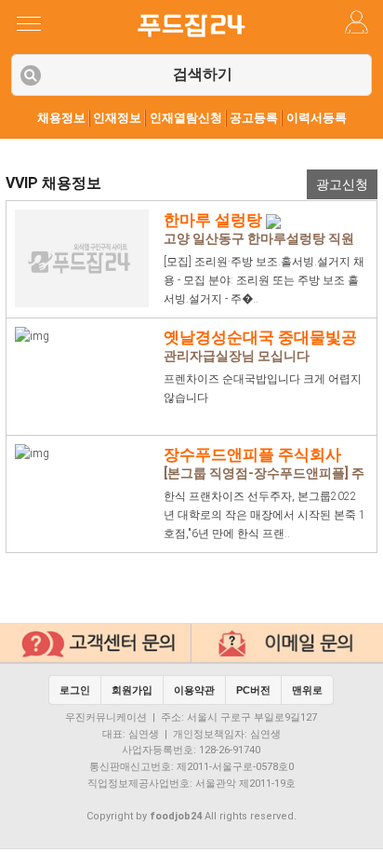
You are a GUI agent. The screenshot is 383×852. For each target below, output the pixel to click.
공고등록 (254, 118)
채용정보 (61, 118)
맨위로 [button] (307, 690)
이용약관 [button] (194, 690)
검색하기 (202, 74)
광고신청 (342, 184)
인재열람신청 (186, 118)
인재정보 (117, 118)
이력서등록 (316, 118)
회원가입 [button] (132, 690)
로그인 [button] (74, 690)
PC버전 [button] (253, 690)
